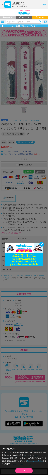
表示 (44, 4)
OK (24, 471)
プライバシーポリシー (35, 461)
